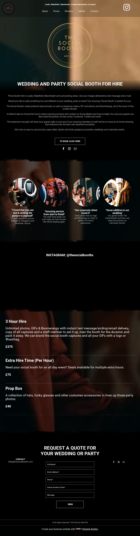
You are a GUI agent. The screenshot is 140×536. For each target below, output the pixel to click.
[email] (75, 149)
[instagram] (69, 149)
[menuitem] (45, 11)
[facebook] (63, 149)
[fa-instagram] (126, 10)
